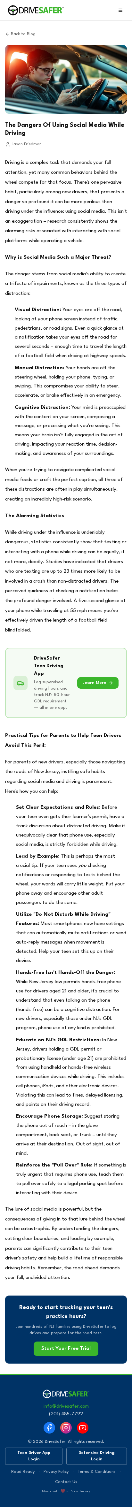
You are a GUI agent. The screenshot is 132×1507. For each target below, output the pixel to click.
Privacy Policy (56, 1472)
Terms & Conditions (97, 1472)
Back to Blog (23, 34)
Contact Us (66, 1482)
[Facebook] (49, 1428)
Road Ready (23, 1472)
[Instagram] (66, 1428)
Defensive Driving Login (96, 1456)
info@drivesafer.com (66, 1406)
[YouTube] (82, 1428)
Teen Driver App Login (33, 1456)
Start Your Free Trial (66, 1348)
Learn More (94, 683)
